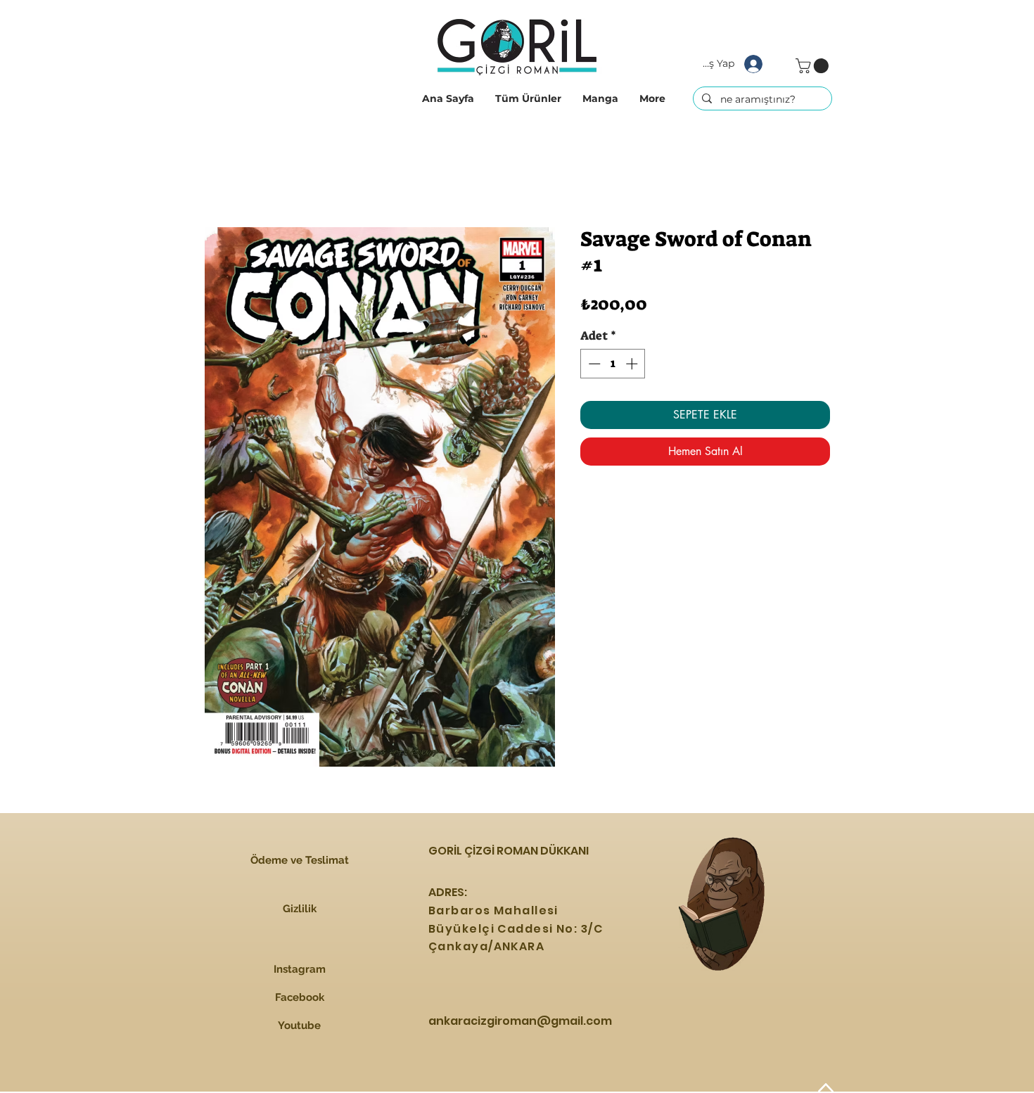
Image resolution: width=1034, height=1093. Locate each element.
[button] (528, 98)
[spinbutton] (613, 364)
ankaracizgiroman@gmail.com (520, 1021)
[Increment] (633, 364)
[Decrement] (593, 364)
